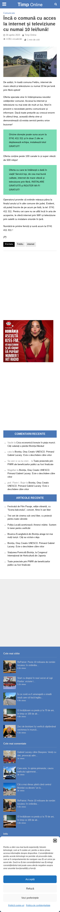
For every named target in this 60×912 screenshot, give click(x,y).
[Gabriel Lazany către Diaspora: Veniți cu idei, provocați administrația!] (9, 757)
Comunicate (9, 13)
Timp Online (30, 35)
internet (30, 244)
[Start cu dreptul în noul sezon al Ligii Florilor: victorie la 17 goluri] (9, 682)
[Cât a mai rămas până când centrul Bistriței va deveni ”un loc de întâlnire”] (9, 789)
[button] (55, 840)
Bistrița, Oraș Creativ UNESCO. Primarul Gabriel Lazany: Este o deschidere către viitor (31, 473)
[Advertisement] (30, 283)
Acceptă (30, 879)
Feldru (20, 244)
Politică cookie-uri (16, 905)
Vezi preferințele (30, 897)
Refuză (30, 888)
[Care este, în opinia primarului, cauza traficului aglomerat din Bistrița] (9, 773)
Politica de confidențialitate (38, 905)
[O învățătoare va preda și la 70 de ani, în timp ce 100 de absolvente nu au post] (9, 715)
